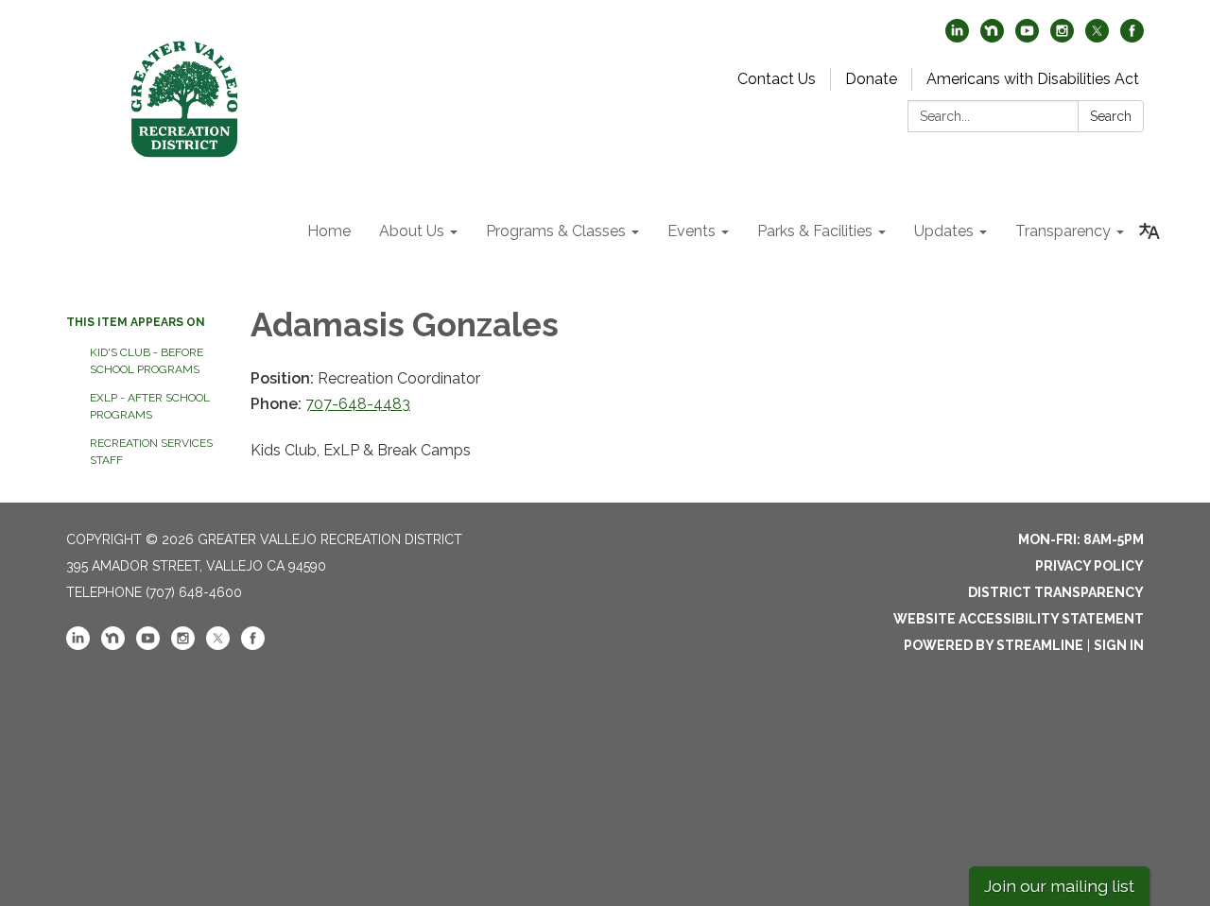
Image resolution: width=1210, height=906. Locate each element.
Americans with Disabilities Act (1032, 79)
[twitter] (1097, 37)
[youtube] (1027, 37)
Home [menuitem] (329, 231)
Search (1111, 116)
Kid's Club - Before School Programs (146, 361)
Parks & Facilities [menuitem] (815, 231)
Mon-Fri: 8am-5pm (1081, 539)
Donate (871, 79)
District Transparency (1056, 592)
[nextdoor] (992, 37)
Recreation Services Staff (151, 451)
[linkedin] (957, 37)
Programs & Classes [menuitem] (556, 231)
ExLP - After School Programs (150, 406)
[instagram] (1062, 37)
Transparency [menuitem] (1063, 231)
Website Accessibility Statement (1018, 618)
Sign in (1119, 645)
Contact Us (776, 79)
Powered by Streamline (993, 645)
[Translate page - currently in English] (1149, 231)
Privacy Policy (1089, 565)
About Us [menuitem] (411, 231)
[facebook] (1132, 37)
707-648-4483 (357, 404)
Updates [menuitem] (944, 231)
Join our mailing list (1059, 886)
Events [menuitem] (691, 231)
